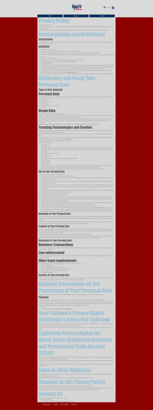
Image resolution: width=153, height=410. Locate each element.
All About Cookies (69, 139)
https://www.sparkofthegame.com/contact (65, 401)
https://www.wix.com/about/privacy (63, 309)
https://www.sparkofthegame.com (70, 72)
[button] (113, 7)
